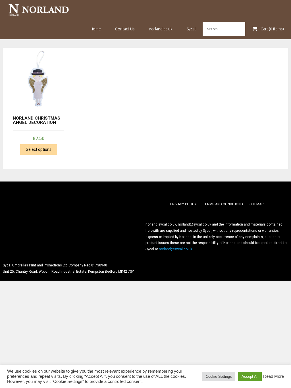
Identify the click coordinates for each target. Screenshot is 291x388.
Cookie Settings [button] (219, 376)
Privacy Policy (183, 204)
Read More (273, 376)
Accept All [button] (250, 376)
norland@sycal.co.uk (175, 249)
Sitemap (256, 204)
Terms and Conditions (223, 204)
